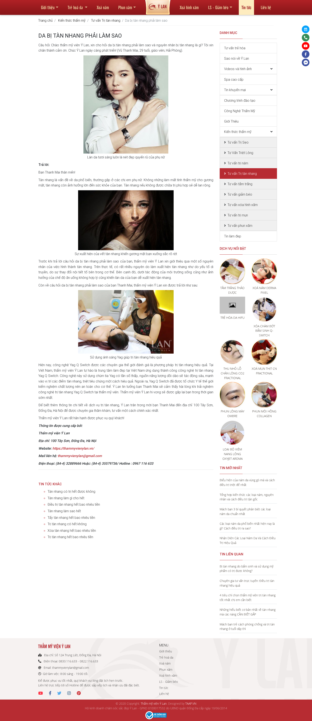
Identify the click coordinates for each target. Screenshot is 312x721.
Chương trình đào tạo (239, 100)
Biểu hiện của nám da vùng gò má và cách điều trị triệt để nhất (247, 482)
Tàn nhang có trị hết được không (71, 491)
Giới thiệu (48, 7)
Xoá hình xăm (189, 7)
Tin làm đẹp (232, 236)
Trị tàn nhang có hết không (67, 524)
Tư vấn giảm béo (240, 194)
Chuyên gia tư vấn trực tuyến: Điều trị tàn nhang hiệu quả (247, 583)
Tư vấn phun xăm (240, 225)
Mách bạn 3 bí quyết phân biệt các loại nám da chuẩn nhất (245, 511)
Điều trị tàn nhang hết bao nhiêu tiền (74, 504)
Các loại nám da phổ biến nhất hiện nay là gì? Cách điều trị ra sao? (247, 526)
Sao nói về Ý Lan (236, 58)
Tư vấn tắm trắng (240, 184)
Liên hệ (266, 7)
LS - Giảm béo (218, 7)
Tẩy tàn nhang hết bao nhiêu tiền (71, 517)
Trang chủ (45, 20)
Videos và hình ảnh (238, 69)
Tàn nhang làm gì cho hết (66, 498)
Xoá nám (103, 7)
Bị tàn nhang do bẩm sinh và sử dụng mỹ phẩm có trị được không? (246, 568)
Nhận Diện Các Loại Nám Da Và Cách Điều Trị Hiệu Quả (247, 540)
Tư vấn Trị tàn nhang (105, 20)
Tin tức (246, 7)
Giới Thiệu (231, 121)
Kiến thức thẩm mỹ (72, 20)
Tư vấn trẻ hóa (234, 48)
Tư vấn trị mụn (238, 215)
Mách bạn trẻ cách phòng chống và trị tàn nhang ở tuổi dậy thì (247, 626)
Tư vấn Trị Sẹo (238, 142)
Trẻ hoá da (76, 7)
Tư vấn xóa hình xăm (243, 205)
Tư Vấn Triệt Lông (240, 153)
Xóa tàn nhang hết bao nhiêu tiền (72, 530)
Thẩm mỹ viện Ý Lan (154, 703)
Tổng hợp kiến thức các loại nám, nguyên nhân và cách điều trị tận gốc (247, 497)
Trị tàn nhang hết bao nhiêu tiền (70, 537)
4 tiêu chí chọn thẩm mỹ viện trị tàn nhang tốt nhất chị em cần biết (247, 597)
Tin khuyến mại (235, 90)
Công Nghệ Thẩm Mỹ (239, 111)
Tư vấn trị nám (238, 163)
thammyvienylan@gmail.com (80, 456)
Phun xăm (125, 7)
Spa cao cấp (233, 79)
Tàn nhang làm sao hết (64, 511)
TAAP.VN (190, 703)
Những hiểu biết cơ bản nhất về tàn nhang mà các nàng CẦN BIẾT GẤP (247, 612)
